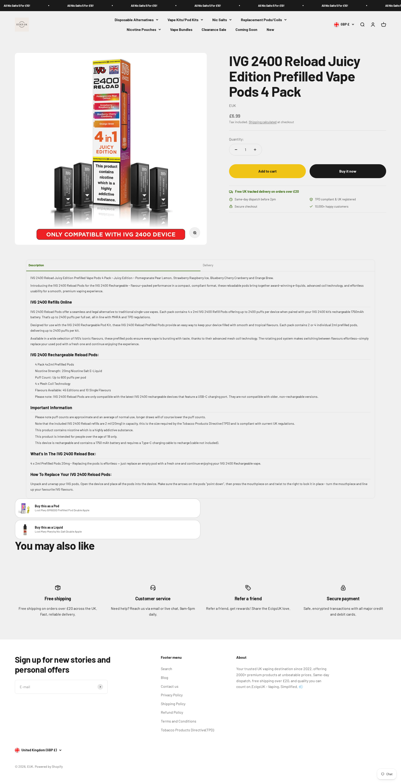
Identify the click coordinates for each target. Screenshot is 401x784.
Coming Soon (246, 29)
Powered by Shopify (49, 766)
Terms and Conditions (178, 721)
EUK (232, 105)
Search (166, 668)
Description (36, 265)
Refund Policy (172, 712)
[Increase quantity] (255, 149)
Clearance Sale (214, 29)
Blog (164, 677)
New (270, 29)
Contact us (169, 686)
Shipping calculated (263, 122)
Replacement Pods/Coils (261, 19)
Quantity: (236, 139)
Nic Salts (219, 19)
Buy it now (347, 171)
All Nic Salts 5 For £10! (67, 5)
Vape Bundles (181, 29)
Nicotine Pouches (141, 29)
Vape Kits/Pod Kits (183, 19)
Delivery (208, 265)
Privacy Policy (172, 695)
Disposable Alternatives (134, 19)
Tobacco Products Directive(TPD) (187, 730)
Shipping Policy (173, 703)
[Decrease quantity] (236, 149)
